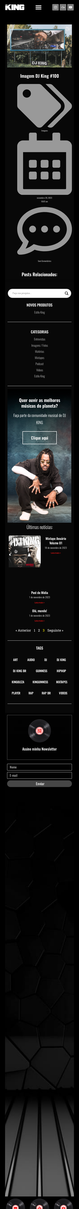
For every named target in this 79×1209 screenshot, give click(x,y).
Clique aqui (39, 438)
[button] (38, 7)
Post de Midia (39, 592)
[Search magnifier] (66, 293)
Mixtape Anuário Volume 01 (56, 540)
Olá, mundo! (39, 610)
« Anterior (23, 630)
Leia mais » (56, 553)
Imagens (44, 130)
